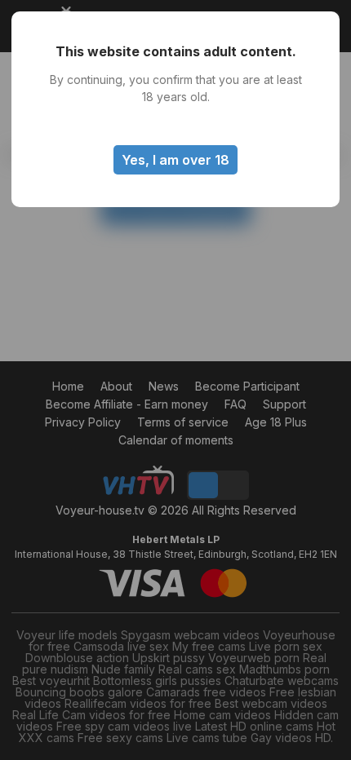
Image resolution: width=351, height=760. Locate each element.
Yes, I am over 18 (175, 160)
